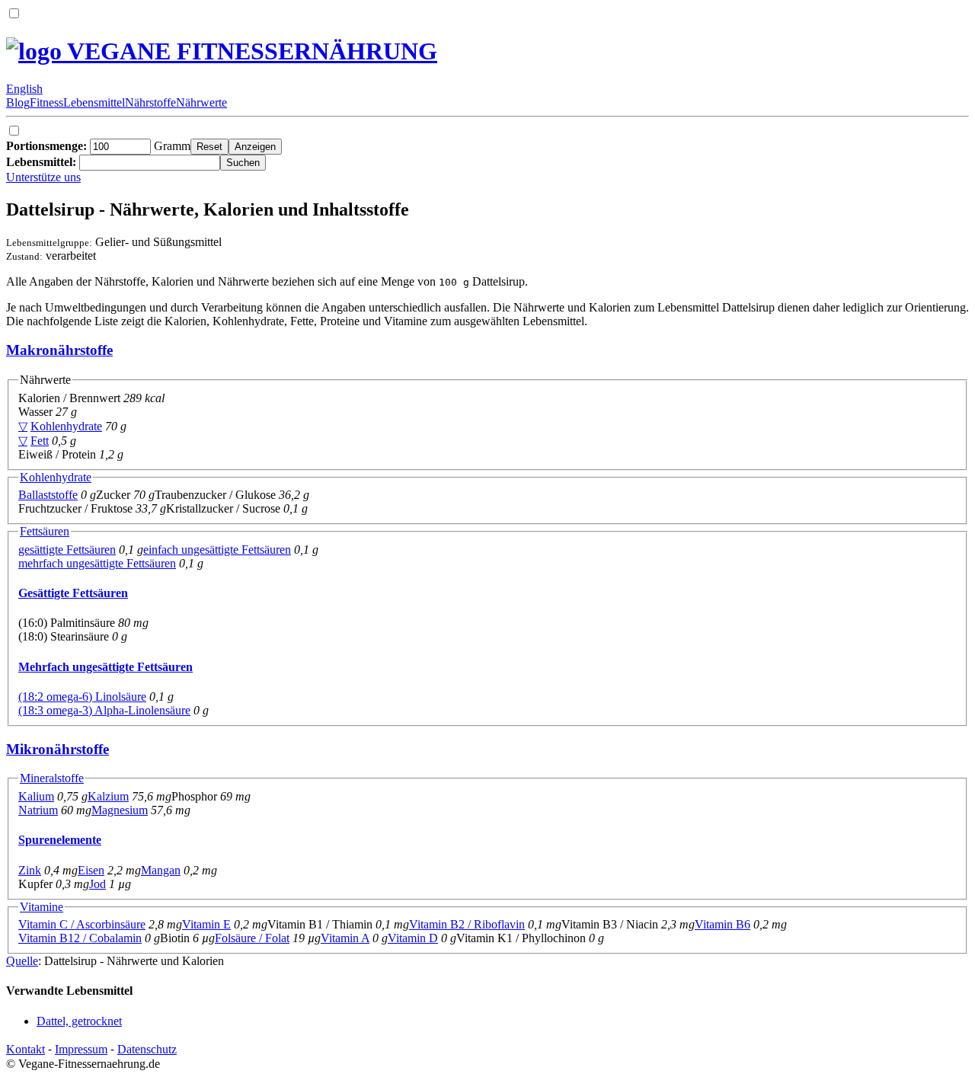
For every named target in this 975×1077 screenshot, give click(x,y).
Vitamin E (206, 924)
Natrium (38, 810)
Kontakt (25, 1049)
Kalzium (108, 796)
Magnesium (119, 810)
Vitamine (41, 906)
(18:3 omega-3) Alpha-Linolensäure (104, 710)
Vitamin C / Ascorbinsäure (81, 924)
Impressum (81, 1049)
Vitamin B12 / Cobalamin (80, 938)
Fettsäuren (44, 531)
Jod (97, 883)
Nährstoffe (150, 102)
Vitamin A (345, 938)
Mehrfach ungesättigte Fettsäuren (105, 666)
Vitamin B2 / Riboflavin (467, 924)
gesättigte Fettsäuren (67, 549)
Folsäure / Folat (252, 938)
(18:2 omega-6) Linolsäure (82, 696)
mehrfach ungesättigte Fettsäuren (97, 563)
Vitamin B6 (722, 924)
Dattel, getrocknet (79, 1021)
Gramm (98, 145)
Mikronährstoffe (57, 749)
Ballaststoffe (48, 494)
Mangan (161, 870)
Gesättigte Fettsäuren (73, 592)
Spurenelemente (59, 839)
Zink (29, 870)
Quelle (22, 960)
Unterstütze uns (43, 177)
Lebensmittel (94, 102)
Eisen (91, 870)
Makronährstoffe (59, 350)
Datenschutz (147, 1049)
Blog (18, 102)
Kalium (36, 796)
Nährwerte (201, 102)
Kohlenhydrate (66, 426)
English (24, 88)
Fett (39, 440)
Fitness (46, 102)
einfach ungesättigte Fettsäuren (217, 549)
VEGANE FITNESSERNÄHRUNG (249, 51)
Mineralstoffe (52, 778)
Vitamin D (413, 938)
